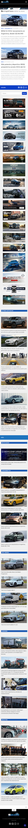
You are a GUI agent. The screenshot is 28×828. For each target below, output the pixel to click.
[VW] (14, 162)
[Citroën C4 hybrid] (14, 304)
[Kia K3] (14, 151)
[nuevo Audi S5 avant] (14, 209)
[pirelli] (14, 118)
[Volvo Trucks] (14, 293)
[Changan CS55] (14, 140)
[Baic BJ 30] (14, 107)
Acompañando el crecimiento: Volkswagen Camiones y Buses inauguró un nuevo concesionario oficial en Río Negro (12, 711)
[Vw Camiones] (14, 231)
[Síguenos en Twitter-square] (21, 87)
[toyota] (14, 242)
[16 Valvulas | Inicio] (6, 2)
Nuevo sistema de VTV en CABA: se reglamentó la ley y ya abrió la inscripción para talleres (14, 368)
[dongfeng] (14, 129)
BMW (2, 28)
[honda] (14, 186)
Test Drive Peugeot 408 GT (8, 590)
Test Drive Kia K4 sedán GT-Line (9, 624)
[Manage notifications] (25, 825)
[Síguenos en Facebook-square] (19, 87)
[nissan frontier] (14, 282)
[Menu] (26, 2)
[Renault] (14, 251)
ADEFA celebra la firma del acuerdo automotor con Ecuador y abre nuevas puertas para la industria (13, 759)
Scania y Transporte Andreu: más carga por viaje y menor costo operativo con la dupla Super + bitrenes (13, 652)
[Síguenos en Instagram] (26, 87)
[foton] (14, 8)
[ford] (14, 176)
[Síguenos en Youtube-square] (23, 87)
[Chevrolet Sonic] (14, 220)
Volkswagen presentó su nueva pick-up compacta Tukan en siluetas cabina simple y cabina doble (13, 388)
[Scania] (14, 198)
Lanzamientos (8, 28)
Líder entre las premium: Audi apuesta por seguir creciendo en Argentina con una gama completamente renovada (13, 428)
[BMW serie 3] (14, 271)
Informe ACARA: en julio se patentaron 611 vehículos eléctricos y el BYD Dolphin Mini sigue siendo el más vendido (13, 798)
